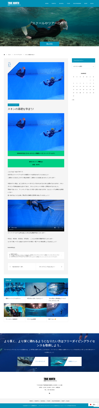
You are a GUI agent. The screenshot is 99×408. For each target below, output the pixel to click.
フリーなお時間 (31, 319)
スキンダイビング (14, 256)
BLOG (92, 3)
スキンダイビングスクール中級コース (23, 255)
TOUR (68, 3)
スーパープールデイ (13, 104)
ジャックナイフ (45, 256)
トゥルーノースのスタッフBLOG (26, 255)
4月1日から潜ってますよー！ (35, 298)
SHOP (85, 3)
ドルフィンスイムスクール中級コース (33, 256)
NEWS (46, 3)
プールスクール (22, 256)
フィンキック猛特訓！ (12, 319)
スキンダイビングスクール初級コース (42, 255)
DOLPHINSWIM (77, 3)
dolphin (15, 254)
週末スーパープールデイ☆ (13, 298)
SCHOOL (61, 3)
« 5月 (73, 99)
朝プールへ (51, 319)
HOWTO (54, 3)
